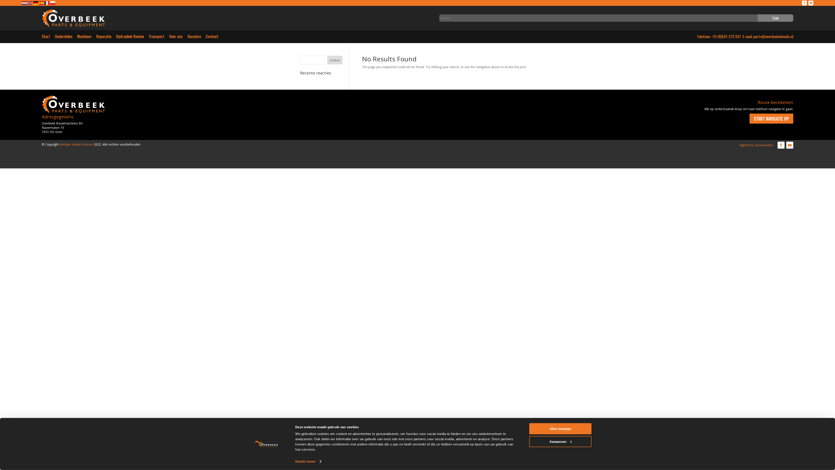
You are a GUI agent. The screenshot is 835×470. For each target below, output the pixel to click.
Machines (84, 37)
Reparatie (103, 37)
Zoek (775, 18)
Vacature (194, 37)
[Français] (47, 3)
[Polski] (53, 3)
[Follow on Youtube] (810, 3)
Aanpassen (557, 441)
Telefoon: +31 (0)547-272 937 (719, 36)
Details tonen (305, 461)
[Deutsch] (36, 3)
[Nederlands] (24, 3)
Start (46, 37)
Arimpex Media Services (76, 144)
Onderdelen (63, 37)
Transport (156, 37)
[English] (30, 3)
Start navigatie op (771, 118)
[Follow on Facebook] (804, 3)
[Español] (41, 3)
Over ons (176, 37)
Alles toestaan (560, 429)
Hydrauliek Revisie (130, 37)
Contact (212, 37)
